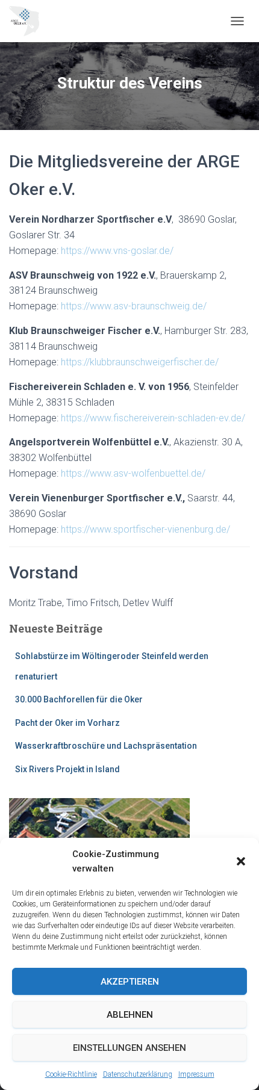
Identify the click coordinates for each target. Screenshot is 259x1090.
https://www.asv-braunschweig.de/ (134, 306)
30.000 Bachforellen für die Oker (79, 699)
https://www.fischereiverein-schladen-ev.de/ (153, 418)
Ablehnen (130, 1014)
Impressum (196, 1074)
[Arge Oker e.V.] (28, 21)
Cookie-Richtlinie (71, 1074)
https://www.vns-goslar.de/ (117, 250)
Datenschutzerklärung (137, 1074)
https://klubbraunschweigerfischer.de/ (140, 362)
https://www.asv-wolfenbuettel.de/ (133, 473)
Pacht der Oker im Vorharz (67, 723)
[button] (241, 861)
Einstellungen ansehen (129, 1047)
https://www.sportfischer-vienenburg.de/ (145, 529)
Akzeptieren (130, 981)
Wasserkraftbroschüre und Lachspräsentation (106, 746)
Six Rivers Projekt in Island (67, 769)
